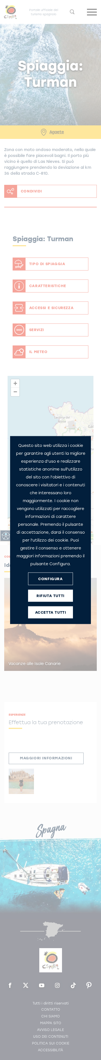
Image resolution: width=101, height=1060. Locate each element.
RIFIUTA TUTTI (50, 595)
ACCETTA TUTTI (50, 612)
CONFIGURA (50, 578)
